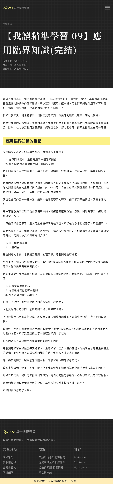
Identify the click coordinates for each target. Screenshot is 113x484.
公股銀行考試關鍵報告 (52, 457)
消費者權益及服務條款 (52, 462)
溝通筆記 (8, 457)
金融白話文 (9, 467)
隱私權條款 (45, 472)
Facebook (80, 467)
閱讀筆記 (7, 23)
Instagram (80, 457)
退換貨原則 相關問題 (51, 467)
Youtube (79, 462)
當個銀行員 (9, 462)
